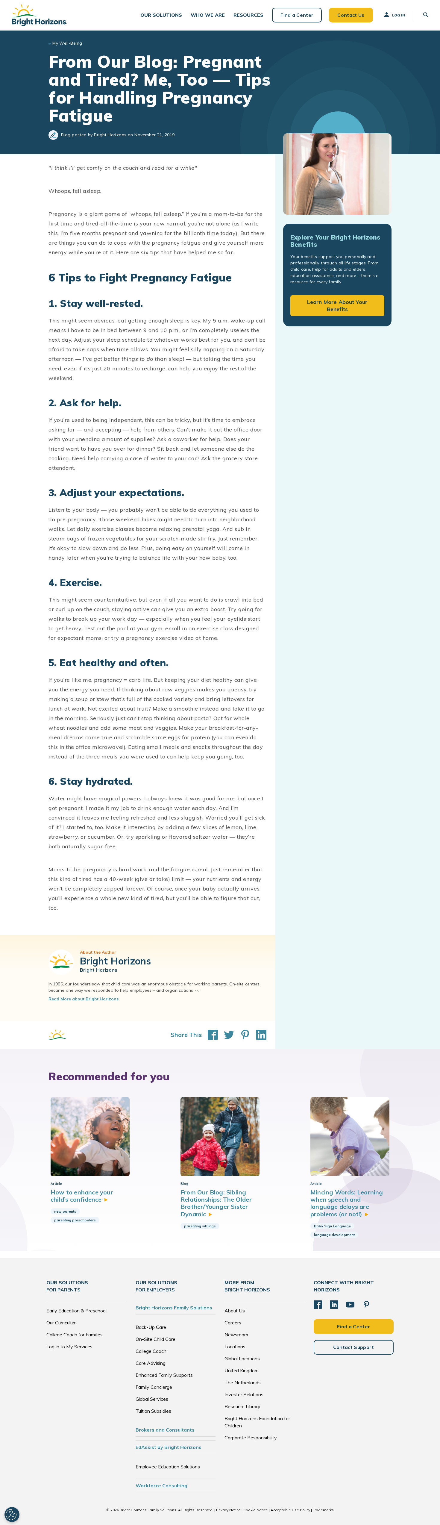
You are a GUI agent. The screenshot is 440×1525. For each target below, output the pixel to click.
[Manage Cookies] (11, 1514)
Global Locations (242, 1359)
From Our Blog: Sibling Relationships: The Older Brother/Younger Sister (216, 1203)
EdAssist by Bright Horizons (168, 1447)
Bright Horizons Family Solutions (174, 1308)
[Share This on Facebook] (210, 1035)
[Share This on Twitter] (226, 1035)
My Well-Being (67, 43)
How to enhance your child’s (82, 1195)
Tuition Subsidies (153, 1411)
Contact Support (353, 1347)
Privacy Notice (228, 1510)
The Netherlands (242, 1382)
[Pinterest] (366, 1304)
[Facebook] (318, 1304)
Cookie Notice (255, 1510)
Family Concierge (154, 1387)
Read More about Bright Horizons (83, 999)
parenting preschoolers (75, 1220)
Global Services (152, 1399)
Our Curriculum (61, 1323)
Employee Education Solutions (168, 1467)
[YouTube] (350, 1304)
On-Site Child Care (155, 1339)
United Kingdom (241, 1370)
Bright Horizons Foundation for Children (257, 1422)
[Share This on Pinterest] (242, 1035)
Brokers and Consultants (165, 1430)
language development (334, 1234)
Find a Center (296, 15)
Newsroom (236, 1335)
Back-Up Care (151, 1327)
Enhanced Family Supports (164, 1375)
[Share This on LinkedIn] (258, 1035)
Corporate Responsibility (250, 1438)
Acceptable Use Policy (290, 1510)
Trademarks (323, 1510)
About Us (234, 1311)
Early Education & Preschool (76, 1311)
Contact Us (350, 15)
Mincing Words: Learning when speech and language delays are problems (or (346, 1203)
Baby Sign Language (332, 1226)
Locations (234, 1347)
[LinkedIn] (334, 1304)
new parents (65, 1211)
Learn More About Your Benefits (337, 306)
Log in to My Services (69, 1347)
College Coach (151, 1351)
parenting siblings (200, 1226)
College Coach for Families (74, 1335)
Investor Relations (243, 1394)
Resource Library (242, 1406)
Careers (232, 1323)
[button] (161, 15)
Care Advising (151, 1363)
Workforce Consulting (161, 1485)
